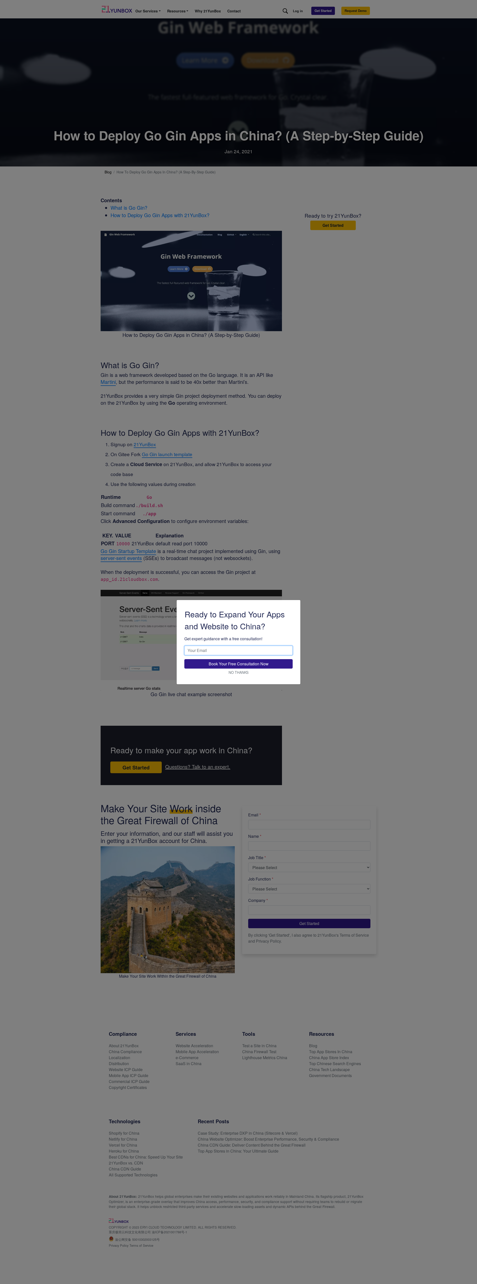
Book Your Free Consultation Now (239, 664)
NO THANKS (238, 672)
